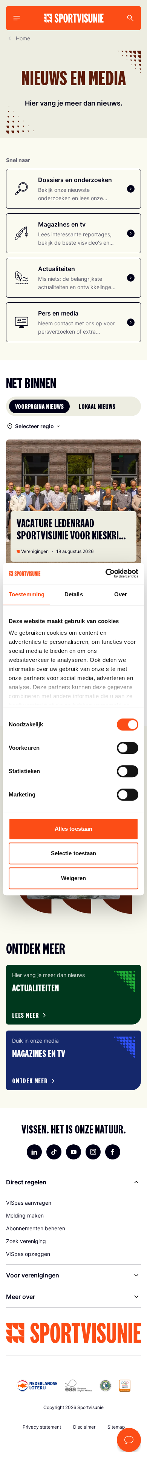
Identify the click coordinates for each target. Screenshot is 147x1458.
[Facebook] (112, 1151)
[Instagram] (93, 1151)
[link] (73, 1203)
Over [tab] (120, 594)
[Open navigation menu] (16, 18)
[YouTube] (73, 1151)
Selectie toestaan (73, 853)
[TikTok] (53, 1151)
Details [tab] (73, 594)
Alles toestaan (73, 828)
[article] (73, 995)
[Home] (74, 18)
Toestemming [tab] (26, 594)
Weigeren (73, 878)
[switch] (127, 748)
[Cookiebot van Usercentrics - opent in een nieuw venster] (105, 573)
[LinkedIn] (34, 1151)
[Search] (130, 18)
